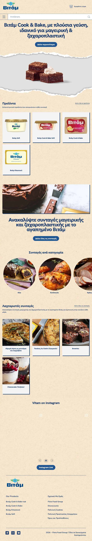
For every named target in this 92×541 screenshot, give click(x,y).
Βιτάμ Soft (10, 514)
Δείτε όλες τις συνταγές (46, 238)
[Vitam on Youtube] (18, 533)
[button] (71, 6)
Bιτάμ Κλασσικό (13, 510)
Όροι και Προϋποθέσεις (58, 518)
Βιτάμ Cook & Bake (14, 506)
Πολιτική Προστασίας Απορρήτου (62, 514)
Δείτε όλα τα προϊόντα (82, 103)
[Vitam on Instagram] (13, 533)
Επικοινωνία (53, 506)
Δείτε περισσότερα (46, 44)
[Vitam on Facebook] (7, 533)
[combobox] (50, 17)
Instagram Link (46, 467)
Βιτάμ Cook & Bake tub (16, 501)
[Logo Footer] (15, 480)
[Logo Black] (10, 1)
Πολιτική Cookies (55, 510)
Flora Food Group (55, 501)
